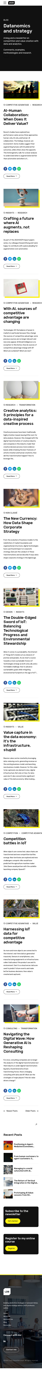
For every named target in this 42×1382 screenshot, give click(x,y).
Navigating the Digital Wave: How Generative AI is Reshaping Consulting (19, 1043)
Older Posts (30, 1111)
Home (6, 1313)
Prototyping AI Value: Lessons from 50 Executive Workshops (24, 1194)
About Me (7, 1316)
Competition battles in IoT (15, 841)
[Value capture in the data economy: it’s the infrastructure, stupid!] (21, 711)
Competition (12, 833)
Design (9, 612)
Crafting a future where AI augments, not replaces (19, 225)
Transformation (27, 405)
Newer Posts (12, 1111)
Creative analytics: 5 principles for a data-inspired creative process (20, 417)
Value (20, 727)
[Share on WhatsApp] (19, 169)
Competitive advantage (17, 105)
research (37, 105)
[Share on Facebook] (5, 169)
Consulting (11, 1028)
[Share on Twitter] (10, 169)
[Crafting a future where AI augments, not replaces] (21, 197)
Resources (7, 1325)
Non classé (11, 513)
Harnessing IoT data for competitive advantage (17, 935)
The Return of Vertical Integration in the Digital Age (25, 1182)
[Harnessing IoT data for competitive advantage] (21, 908)
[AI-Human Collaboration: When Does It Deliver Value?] (21, 90)
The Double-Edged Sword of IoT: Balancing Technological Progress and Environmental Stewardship (20, 630)
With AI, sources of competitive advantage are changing (20, 315)
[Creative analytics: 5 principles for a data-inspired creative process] (21, 390)
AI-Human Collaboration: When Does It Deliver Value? (16, 117)
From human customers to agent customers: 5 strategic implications (26, 1157)
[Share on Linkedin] (14, 169)
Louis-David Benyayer (16, 1360)
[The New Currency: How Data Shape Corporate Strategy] (21, 497)
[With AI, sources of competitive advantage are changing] (21, 288)
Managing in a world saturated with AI (23, 1169)
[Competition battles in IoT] (21, 818)
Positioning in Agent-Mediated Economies (24, 1145)
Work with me (8, 1319)
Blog (5, 1322)
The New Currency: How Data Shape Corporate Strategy (20, 525)
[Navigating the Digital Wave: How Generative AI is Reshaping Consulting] (21, 1013)
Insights (10, 213)
